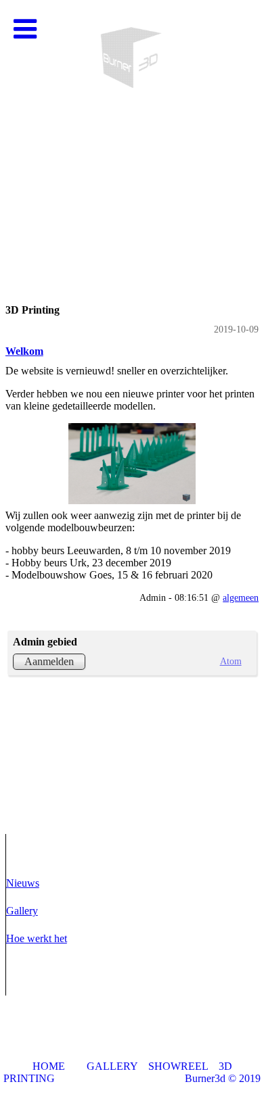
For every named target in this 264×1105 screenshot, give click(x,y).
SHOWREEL (178, 1066)
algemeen (241, 597)
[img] (132, 135)
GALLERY (112, 1066)
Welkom (24, 351)
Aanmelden (49, 661)
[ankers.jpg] (132, 463)
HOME (48, 1066)
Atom (230, 661)
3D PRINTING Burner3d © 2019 (132, 1072)
